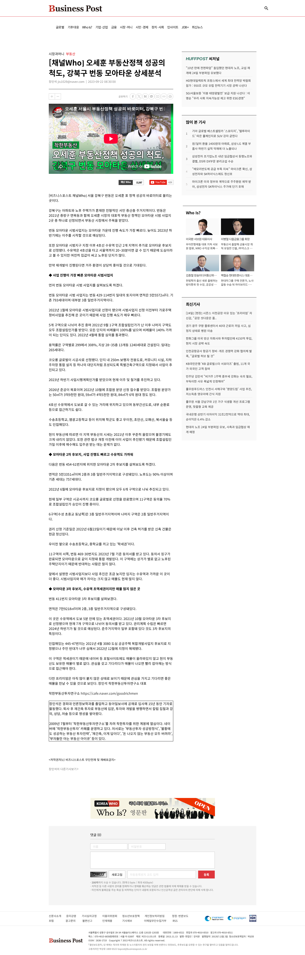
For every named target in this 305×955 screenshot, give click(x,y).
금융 (114, 27)
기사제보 (131, 921)
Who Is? (87, 27)
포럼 (55, 921)
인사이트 (172, 27)
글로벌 (60, 27)
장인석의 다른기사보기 (63, 769)
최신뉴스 (197, 27)
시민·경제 (142, 27)
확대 (52, 96)
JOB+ (185, 27)
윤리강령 (74, 916)
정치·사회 (157, 27)
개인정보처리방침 (158, 916)
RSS (175, 921)
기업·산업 (101, 27)
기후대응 (73, 27)
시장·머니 (126, 27)
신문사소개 (57, 916)
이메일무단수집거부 (156, 921)
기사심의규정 (92, 916)
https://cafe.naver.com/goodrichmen (109, 693)
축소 (58, 96)
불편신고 (90, 921)
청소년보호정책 (133, 916)
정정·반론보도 (180, 916)
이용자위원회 (112, 916)
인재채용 (110, 921)
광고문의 (72, 921)
